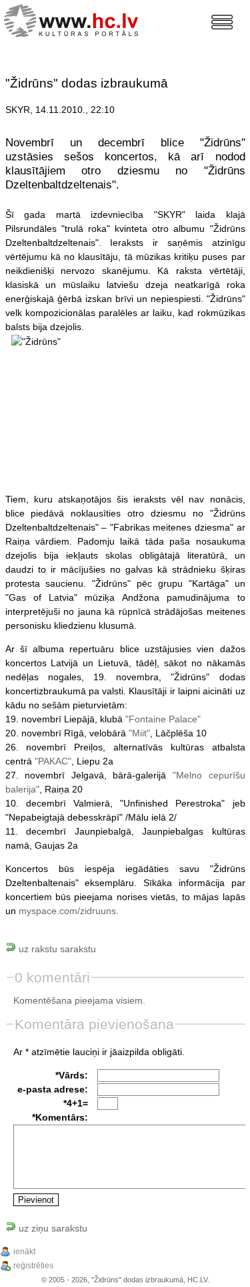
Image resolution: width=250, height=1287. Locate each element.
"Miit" (139, 733)
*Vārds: (71, 1075)
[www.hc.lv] (74, 19)
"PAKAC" (53, 761)
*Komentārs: (60, 1117)
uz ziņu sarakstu (51, 1228)
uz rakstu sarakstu (56, 949)
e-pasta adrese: (52, 1089)
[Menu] (222, 22)
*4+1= (75, 1103)
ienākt (24, 1251)
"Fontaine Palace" (163, 719)
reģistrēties (33, 1265)
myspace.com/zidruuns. (69, 910)
